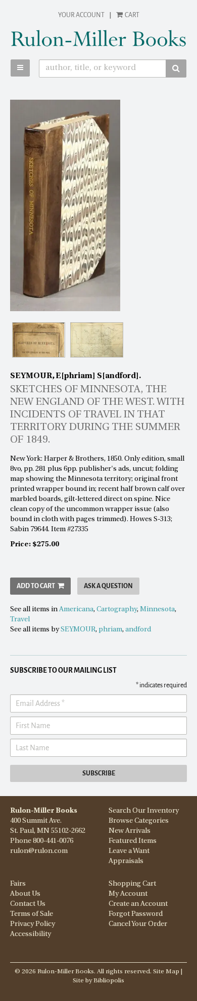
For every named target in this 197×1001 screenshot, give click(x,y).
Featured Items (133, 841)
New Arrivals (130, 831)
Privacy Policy (32, 924)
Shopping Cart (132, 884)
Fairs (18, 884)
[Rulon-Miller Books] (98, 38)
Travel (20, 619)
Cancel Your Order (138, 924)
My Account (128, 894)
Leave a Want (129, 851)
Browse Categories (139, 821)
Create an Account (138, 904)
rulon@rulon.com (39, 851)
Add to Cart (36, 586)
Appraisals (126, 861)
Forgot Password (136, 914)
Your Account (81, 15)
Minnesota (157, 609)
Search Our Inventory (144, 811)
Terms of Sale (31, 914)
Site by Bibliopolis (98, 981)
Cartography (116, 609)
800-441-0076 (53, 841)
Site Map (166, 972)
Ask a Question (108, 586)
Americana (76, 609)
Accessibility (30, 934)
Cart (131, 15)
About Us (25, 894)
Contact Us (27, 904)
